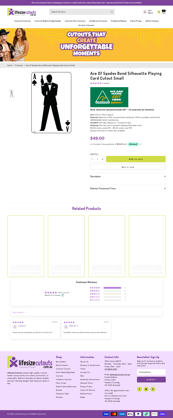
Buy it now (128, 167)
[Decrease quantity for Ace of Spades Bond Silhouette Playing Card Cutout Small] (92, 159)
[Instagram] (146, 389)
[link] (86, 44)
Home (9, 65)
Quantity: (94, 154)
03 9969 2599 (111, 369)
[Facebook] (139, 389)
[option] (51, 102)
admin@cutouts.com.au (120, 374)
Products (19, 65)
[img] (18, 322)
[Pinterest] (152, 389)
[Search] (82, 12)
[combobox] (79, 12)
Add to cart (136, 159)
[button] (96, 83)
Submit (151, 379)
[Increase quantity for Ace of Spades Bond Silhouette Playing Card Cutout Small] (102, 159)
